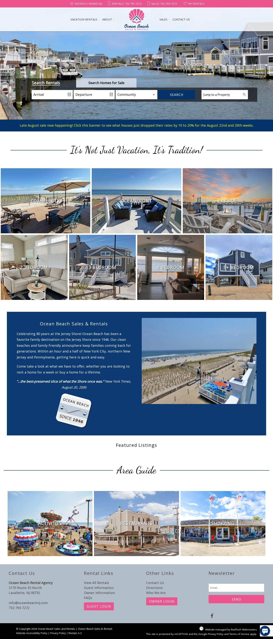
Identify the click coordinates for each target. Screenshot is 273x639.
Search (176, 94)
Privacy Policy (58, 633)
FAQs (88, 597)
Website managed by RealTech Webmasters (231, 629)
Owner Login (162, 601)
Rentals (125, 3)
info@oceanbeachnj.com (28, 603)
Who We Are (156, 592)
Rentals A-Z (75, 633)
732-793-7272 (19, 608)
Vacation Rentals (84, 19)
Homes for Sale (106, 83)
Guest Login (99, 606)
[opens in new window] (212, 616)
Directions (154, 587)
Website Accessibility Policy (31, 633)
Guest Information (99, 587)
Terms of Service (239, 634)
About (107, 19)
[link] (45, 200)
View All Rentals (96, 582)
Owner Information (99, 592)
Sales (164, 3)
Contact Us (181, 19)
